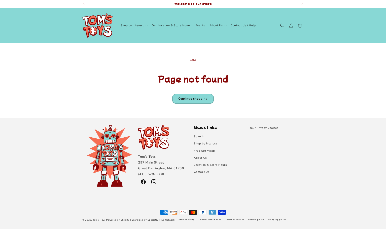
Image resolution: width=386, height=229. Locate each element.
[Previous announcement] (83, 4)
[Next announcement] (302, 4)
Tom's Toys (99, 219)
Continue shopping (193, 99)
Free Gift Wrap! (205, 151)
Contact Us (201, 172)
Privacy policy (187, 219)
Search (199, 136)
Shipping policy (277, 219)
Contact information (210, 219)
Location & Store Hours (210, 165)
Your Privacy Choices (263, 128)
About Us (200, 158)
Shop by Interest (205, 143)
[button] (133, 25)
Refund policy (256, 219)
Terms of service (234, 219)
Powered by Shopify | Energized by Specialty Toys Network (140, 219)
